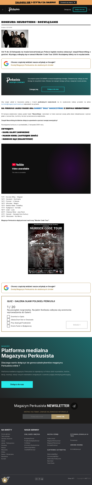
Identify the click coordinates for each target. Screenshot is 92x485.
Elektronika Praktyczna (54, 458)
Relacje (3, 447)
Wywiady (4, 445)
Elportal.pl (50, 461)
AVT (86, 478)
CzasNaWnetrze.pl (29, 449)
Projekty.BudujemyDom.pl (31, 440)
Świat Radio (50, 463)
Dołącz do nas (80, 9)
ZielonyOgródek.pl (29, 447)
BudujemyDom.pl (29, 438)
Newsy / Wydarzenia (7, 454)
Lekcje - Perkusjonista (7, 443)
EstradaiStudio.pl (52, 445)
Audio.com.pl (51, 438)
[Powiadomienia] (4, 480)
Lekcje (3, 441)
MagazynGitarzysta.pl (53, 440)
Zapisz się (60, 417)
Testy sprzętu (5, 436)
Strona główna (5, 434)
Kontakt (3, 458)
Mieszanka (4, 450)
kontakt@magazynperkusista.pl (12, 104)
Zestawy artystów (6, 438)
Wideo (3, 452)
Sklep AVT (71, 478)
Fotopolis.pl (73, 440)
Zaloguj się (67, 9)
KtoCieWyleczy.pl (75, 449)
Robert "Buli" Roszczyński (48, 108)
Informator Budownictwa (31, 445)
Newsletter (4, 456)
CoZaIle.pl (27, 443)
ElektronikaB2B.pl (52, 454)
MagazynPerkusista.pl (53, 443)
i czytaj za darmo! (35, 2)
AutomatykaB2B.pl (52, 456)
